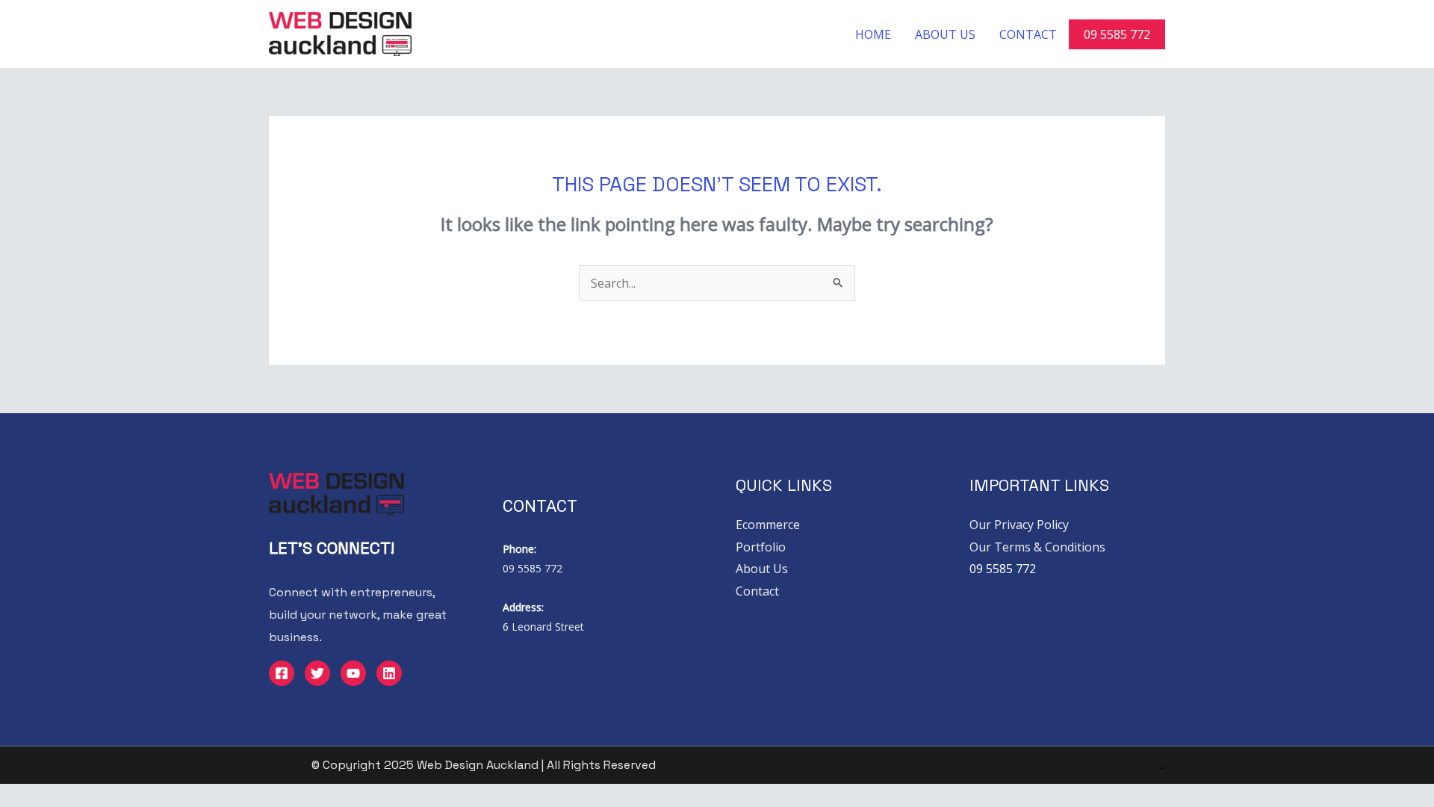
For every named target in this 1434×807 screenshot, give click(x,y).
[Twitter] (317, 673)
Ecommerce (768, 524)
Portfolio (761, 547)
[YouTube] (353, 673)
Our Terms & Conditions (1037, 547)
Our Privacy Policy (1019, 524)
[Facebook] (281, 673)
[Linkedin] (389, 673)
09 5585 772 (1117, 34)
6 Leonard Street (543, 626)
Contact (1028, 34)
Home (873, 34)
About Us (945, 34)
